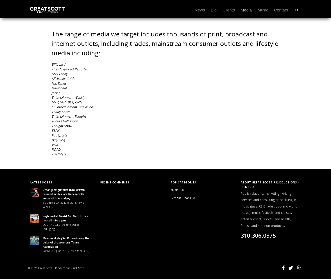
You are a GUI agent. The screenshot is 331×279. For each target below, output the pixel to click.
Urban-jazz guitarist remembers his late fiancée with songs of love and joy (64, 194)
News (200, 10)
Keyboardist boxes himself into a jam (65, 218)
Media (246, 10)
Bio (214, 10)
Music (263, 10)
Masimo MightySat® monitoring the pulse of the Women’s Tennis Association (66, 242)
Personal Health (181, 198)
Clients (228, 10)
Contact (281, 10)
